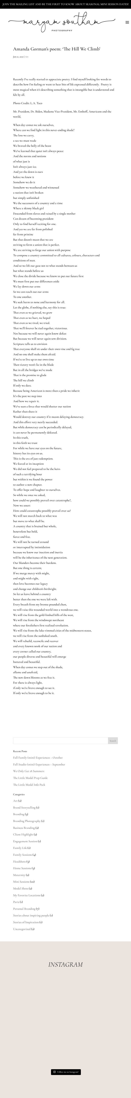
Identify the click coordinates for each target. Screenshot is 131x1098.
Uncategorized (22, 929)
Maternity (19, 875)
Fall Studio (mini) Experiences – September (39, 764)
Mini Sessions (21, 881)
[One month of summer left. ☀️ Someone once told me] (92, 1022)
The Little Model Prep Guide (30, 778)
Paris (16, 902)
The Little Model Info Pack (29, 785)
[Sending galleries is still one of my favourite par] (39, 1051)
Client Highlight (23, 834)
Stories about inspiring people (31, 915)
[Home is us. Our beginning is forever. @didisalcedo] (39, 1022)
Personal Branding (24, 909)
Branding (18, 814)
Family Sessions (22, 855)
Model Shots (20, 888)
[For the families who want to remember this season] (92, 993)
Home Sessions (22, 868)
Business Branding (24, 828)
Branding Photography (27, 821)
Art (26, 56)
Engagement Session (25, 841)
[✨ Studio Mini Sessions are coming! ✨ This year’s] (39, 993)
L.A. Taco (36, 103)
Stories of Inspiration (26, 922)
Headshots (19, 861)
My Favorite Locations (26, 895)
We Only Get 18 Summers (28, 771)
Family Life (20, 848)
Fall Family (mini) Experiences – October (38, 757)
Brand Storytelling (24, 807)
